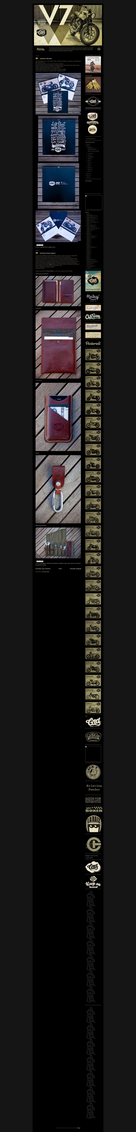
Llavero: (37, 453)
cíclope (87, 267)
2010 (88, 177)
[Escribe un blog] (38, 245)
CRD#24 (88, 239)
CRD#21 (88, 234)
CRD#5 (87, 256)
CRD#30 (88, 250)
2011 (88, 175)
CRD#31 (88, 251)
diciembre (90, 147)
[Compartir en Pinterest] (42, 245)
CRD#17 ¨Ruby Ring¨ (90, 226)
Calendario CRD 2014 (46, 58)
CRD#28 (88, 245)
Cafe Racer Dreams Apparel (47, 253)
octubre (89, 155)
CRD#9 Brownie (89, 262)
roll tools (44, 565)
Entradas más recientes (43, 568)
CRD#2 (87, 231)
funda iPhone (55, 563)
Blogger (78, 1127)
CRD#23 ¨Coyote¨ (90, 237)
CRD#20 (88, 233)
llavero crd (73, 563)
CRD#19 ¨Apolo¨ (89, 229)
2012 (88, 173)
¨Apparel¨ (50, 264)
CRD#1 (87, 214)
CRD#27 (88, 244)
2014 (88, 144)
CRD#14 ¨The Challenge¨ (91, 222)
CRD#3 (87, 248)
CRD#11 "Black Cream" (91, 217)
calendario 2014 (44, 247)
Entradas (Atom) (45, 571)
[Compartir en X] (40, 245)
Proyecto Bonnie (89, 266)
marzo (89, 167)
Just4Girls (88, 264)
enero (89, 171)
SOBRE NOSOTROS (90, 138)
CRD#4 (87, 255)
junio (89, 162)
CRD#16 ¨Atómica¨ (90, 225)
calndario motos (51, 247)
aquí (64, 69)
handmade (61, 563)
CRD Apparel (43, 563)
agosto (89, 158)
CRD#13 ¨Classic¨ (90, 220)
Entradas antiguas (75, 568)
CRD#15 (88, 223)
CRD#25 (88, 240)
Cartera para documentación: (42, 273)
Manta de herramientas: (41, 525)
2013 (88, 146)
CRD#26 (88, 242)
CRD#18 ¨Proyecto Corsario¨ (92, 228)
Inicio (60, 568)
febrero (89, 169)
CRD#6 (87, 258)
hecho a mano (67, 563)
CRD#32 (88, 253)
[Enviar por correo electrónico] (37, 245)
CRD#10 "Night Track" (91, 215)
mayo (89, 164)
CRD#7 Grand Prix (90, 259)
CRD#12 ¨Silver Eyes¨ (90, 218)
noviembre (90, 153)
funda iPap (49, 563)
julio (89, 160)
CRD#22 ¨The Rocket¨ (90, 236)
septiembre (90, 156)
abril (89, 165)
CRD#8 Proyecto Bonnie (91, 261)
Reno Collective (50, 271)
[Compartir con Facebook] (41, 245)
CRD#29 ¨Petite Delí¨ (90, 247)
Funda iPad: (38, 308)
